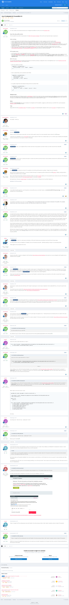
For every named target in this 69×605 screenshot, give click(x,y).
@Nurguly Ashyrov (26, 271)
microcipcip (7, 20)
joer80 (5, 339)
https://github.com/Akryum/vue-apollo (60, 317)
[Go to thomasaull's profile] (5, 256)
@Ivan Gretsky (13, 146)
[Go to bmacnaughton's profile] (5, 121)
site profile (26, 136)
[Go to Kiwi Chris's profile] (57, 586)
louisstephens (5, 581)
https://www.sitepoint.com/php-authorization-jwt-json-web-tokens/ (36, 289)
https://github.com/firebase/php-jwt (33, 290)
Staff (7, 10)
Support (11, 7)
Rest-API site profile (5, 594)
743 (4, 473)
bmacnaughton (5, 117)
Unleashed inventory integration (6, 585)
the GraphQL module (22, 107)
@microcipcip (17, 132)
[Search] (67, 8)
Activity (7, 7)
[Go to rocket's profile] (5, 448)
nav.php (22, 54)
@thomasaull (15, 269)
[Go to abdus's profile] (5, 469)
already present (23, 179)
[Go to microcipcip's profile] (3, 21)
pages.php (18, 54)
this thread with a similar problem (47, 369)
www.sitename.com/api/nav (29, 48)
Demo (3, 590)
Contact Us (33, 602)
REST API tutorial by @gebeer (34, 35)
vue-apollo (33, 107)
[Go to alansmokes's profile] (57, 591)
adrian (5, 238)
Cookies (36, 602)
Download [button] (59, 1)
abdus (5, 465)
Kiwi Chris (4, 586)
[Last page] (7, 25)
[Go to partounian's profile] (5, 203)
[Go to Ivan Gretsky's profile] (5, 134)
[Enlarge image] (54, 172)
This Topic (63, 7)
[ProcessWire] (6, 2)
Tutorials (12, 21)
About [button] (41, 1)
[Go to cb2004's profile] (57, 577)
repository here (46, 30)
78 (4, 36)
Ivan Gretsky (5, 130)
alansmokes (60, 590)
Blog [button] (55, 1)
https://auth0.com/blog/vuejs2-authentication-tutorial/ (47, 299)
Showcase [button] (45, 1)
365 (4, 347)
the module (39, 175)
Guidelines (3, 10)
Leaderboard (21, 7)
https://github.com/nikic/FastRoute (39, 255)
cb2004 (59, 576)
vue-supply (54, 107)
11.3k (4, 246)
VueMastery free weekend (6, 580)
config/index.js (29, 96)
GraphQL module (13, 103)
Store (16, 7)
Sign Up (65, 4)
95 (4, 261)
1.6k (4, 138)
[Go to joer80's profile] (5, 343)
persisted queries (17, 275)
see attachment (57, 42)
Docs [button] (66, 1)
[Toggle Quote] (11, 328)
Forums (7, 5)
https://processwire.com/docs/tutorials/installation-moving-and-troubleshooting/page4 (25, 515)
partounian (5, 199)
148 (4, 125)
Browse (3, 7)
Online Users (12, 10)
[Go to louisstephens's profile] (57, 582)
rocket (5, 444)
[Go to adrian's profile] (5, 242)
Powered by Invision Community (34, 603)
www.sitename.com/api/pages (17, 48)
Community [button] (51, 1)
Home (3, 5)
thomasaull (5, 253)
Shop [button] (63, 1)
